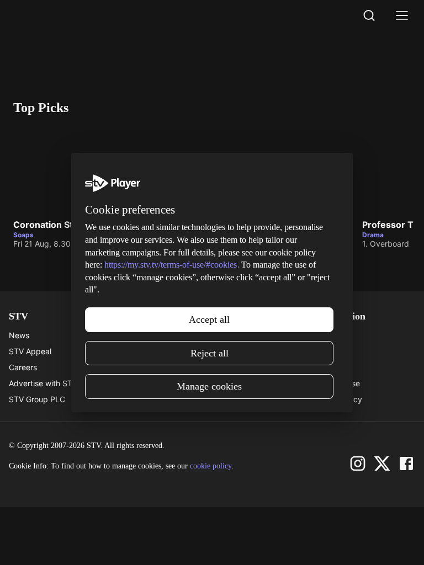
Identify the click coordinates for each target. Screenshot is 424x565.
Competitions (235, 399)
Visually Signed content (152, 383)
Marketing (230, 367)
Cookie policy (338, 399)
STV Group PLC (37, 399)
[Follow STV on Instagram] (358, 463)
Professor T (388, 225)
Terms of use (337, 383)
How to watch (237, 383)
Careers (23, 367)
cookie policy (210, 466)
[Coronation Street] (96, 169)
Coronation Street (52, 225)
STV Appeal (30, 351)
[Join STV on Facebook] (406, 463)
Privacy (327, 367)
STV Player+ (234, 335)
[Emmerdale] (270, 169)
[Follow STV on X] (382, 463)
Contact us (333, 351)
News (19, 335)
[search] (369, 15)
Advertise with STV (43, 383)
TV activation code (144, 367)
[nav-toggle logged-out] (402, 15)
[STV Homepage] (39, 15)
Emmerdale (212, 225)
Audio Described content (155, 399)
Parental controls (140, 335)
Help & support (137, 351)
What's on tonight (243, 351)
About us (330, 335)
